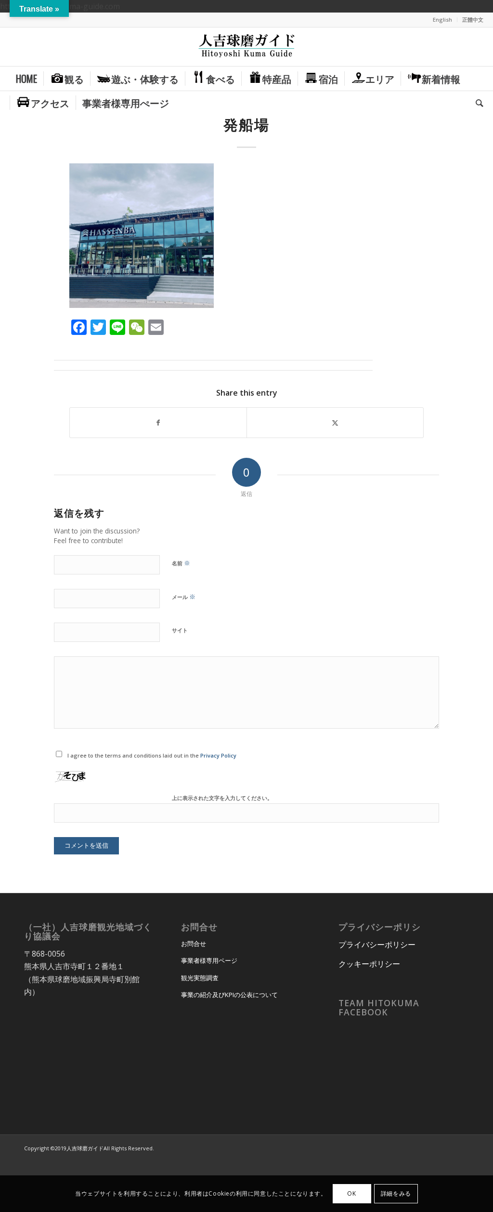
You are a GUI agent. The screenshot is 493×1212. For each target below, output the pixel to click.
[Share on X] (335, 423)
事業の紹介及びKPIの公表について (229, 994)
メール (183, 596)
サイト (180, 630)
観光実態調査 (200, 977)
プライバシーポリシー (376, 944)
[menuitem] (442, 19)
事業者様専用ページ (209, 960)
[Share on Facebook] (158, 423)
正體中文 (472, 19)
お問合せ (193, 943)
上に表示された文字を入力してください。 (222, 797)
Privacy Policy (218, 755)
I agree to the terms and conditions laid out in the (151, 755)
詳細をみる (396, 1193)
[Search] (476, 103)
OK (351, 1193)
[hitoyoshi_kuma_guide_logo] (246, 46)
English (442, 19)
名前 (181, 563)
